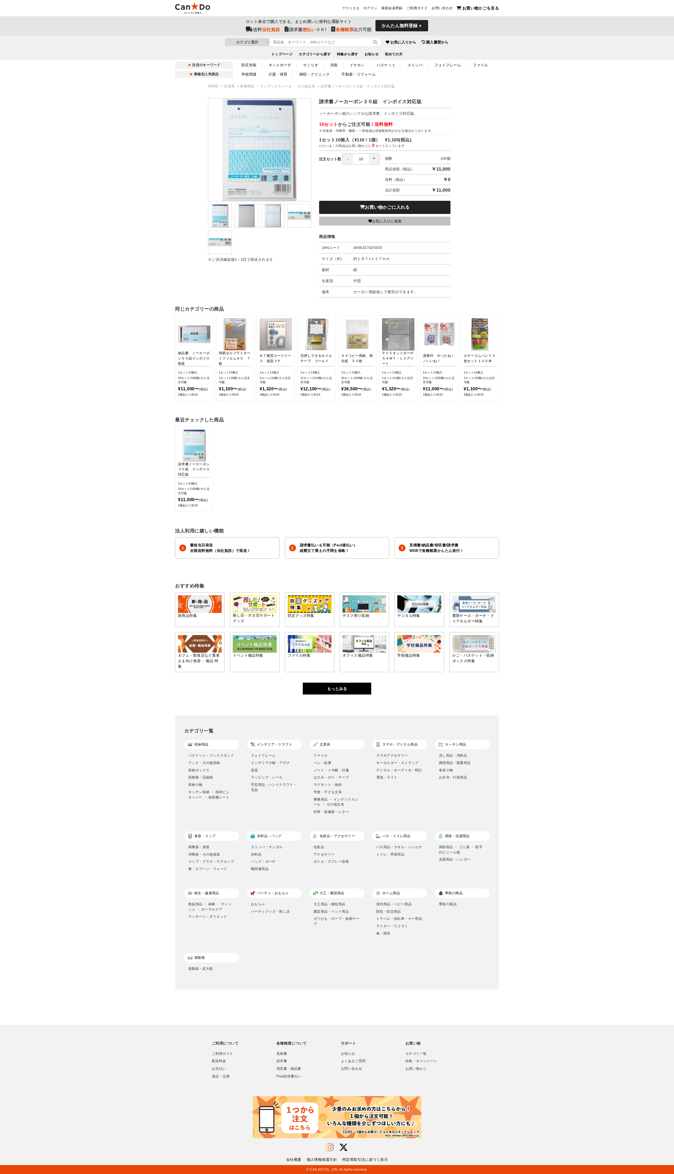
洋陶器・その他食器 (204, 854)
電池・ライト (386, 777)
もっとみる (337, 688)
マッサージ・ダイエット (207, 916)
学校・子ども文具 (328, 792)
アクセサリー (324, 854)
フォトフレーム (447, 65)
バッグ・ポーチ (263, 861)
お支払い (219, 1069)
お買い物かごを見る (480, 8)
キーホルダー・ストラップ (397, 763)
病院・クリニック (314, 74)
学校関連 (249, 74)
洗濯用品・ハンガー (455, 859)
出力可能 (353, 29)
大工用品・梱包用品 (329, 904)
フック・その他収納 (204, 763)
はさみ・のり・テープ (331, 777)
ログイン (370, 8)
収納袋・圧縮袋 (200, 777)
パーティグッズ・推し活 (270, 911)
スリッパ (415, 65)
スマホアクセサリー (392, 755)
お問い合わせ (442, 8)
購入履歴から (437, 42)
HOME (214, 86)
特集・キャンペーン (421, 1061)
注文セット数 (330, 159)
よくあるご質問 (353, 1061)
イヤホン (357, 65)
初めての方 (394, 54)
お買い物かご (416, 1069)
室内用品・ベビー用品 (394, 904)
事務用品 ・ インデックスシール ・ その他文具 (278, 86)
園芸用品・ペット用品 (331, 911)
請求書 (281, 1061)
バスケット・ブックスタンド (211, 755)
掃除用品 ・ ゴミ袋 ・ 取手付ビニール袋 (460, 849)
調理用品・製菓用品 (455, 763)
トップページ (282, 54)
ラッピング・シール (267, 777)
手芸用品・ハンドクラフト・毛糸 (274, 787)
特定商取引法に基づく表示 (365, 1159)
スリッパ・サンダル (267, 847)
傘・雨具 (383, 933)
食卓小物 (446, 770)
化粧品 (319, 847)
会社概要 (293, 1159)
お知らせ (372, 54)
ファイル (480, 65)
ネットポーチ (280, 65)
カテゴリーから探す (315, 54)
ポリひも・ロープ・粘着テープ (336, 921)
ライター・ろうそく (392, 926)
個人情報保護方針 (322, 1159)
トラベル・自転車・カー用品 (399, 919)
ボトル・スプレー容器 (331, 861)
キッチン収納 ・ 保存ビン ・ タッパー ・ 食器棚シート (211, 794)
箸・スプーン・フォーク (207, 869)
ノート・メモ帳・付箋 (331, 770)
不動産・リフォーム (358, 74)
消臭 (334, 65)
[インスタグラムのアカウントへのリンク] (330, 1147)
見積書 (281, 1054)
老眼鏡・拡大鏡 (200, 969)
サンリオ (310, 65)
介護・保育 (278, 74)
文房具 (230, 86)
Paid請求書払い (288, 1076)
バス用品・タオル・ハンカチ (399, 847)
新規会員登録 (392, 8)
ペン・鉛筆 (322, 763)
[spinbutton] (361, 159)
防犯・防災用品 (388, 911)
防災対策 (249, 65)
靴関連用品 (260, 869)
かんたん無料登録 (400, 25)
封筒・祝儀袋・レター (331, 812)
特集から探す (347, 54)
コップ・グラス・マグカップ (211, 861)
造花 (254, 770)
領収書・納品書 (288, 1069)
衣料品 (256, 854)
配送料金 (219, 1061)
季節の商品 (448, 904)
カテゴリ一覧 (416, 1054)
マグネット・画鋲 (328, 785)
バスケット (385, 65)
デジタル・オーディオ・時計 (399, 770)
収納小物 (195, 785)
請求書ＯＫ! (307, 29)
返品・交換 (221, 1076)
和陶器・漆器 (198, 847)
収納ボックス (198, 770)
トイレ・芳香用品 (390, 854)
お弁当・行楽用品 (453, 777)
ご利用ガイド (417, 8)
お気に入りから (403, 42)
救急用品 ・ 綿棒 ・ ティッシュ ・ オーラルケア (210, 906)
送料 (266, 29)
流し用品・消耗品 (453, 755)
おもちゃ (258, 904)
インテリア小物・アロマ (270, 763)
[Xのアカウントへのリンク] (343, 1147)
